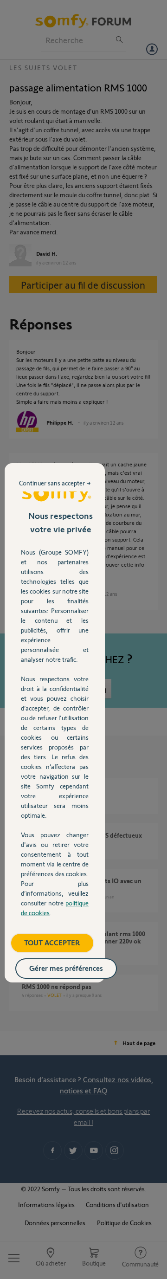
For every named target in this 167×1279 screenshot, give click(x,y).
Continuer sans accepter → (55, 483)
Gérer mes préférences (66, 967)
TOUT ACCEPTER (52, 942)
